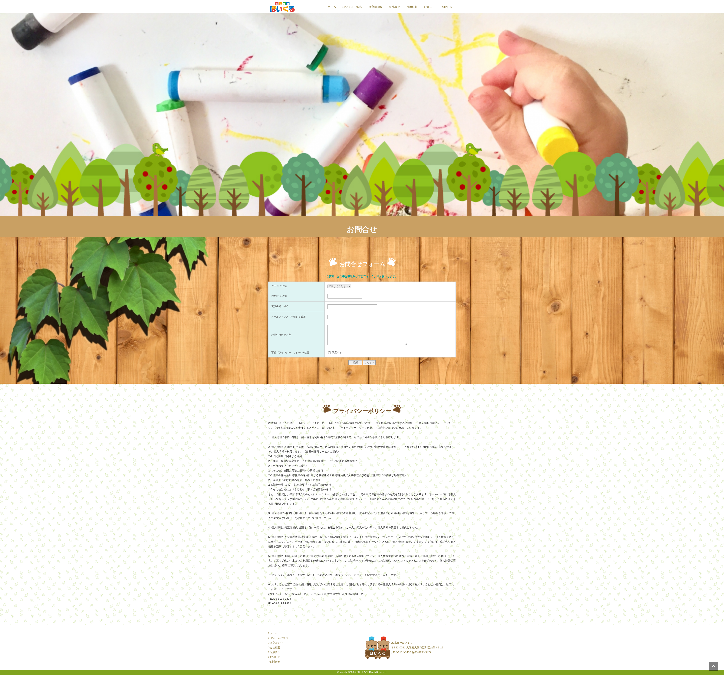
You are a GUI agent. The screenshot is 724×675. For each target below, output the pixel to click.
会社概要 (394, 6)
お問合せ (447, 6)
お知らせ (429, 6)
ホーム (332, 6)
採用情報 (412, 6)
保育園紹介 (375, 6)
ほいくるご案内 (352, 6)
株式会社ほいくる (357, 672)
